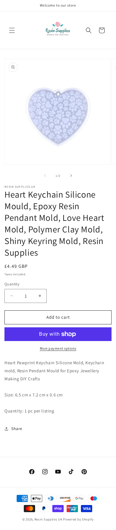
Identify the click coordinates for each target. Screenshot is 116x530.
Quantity (11, 284)
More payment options (58, 348)
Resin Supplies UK (48, 519)
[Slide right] (71, 175)
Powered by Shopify (78, 519)
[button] (11, 30)
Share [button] (16, 428)
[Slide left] (44, 175)
